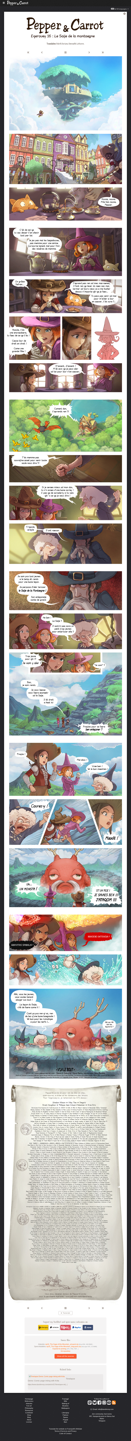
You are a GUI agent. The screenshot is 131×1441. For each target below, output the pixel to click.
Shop (29, 1415)
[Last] (103, 52)
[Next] (89, 52)
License (29, 1422)
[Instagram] (104, 1404)
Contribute (29, 1413)
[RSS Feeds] (114, 1404)
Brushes (65, 1406)
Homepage (29, 1399)
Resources (29, 1410)
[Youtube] (109, 1404)
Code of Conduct (65, 1433)
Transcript (66, 1313)
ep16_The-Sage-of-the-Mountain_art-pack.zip (69, 1344)
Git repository (65, 1351)
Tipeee (65, 1417)
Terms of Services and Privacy (65, 1431)
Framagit (65, 1399)
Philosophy (29, 1408)
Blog (29, 1417)
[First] (28, 52)
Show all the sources (65, 1356)
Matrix (102, 1418)
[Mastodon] (90, 1404)
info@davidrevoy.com (105, 1409)
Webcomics (29, 1401)
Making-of (65, 1403)
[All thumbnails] (65, 52)
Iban (65, 1422)
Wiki (65, 1401)
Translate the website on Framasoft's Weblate (65, 1429)
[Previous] (42, 52)
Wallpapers (65, 1408)
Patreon (65, 1415)
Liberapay (65, 1413)
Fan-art (29, 1406)
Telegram (102, 1421)
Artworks (29, 1403)
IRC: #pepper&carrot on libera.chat (102, 1416)
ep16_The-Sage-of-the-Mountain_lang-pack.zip (71, 1346)
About (29, 1420)
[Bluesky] (95, 1404)
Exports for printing (65, 1349)
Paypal (65, 1420)
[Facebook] (99, 1404)
